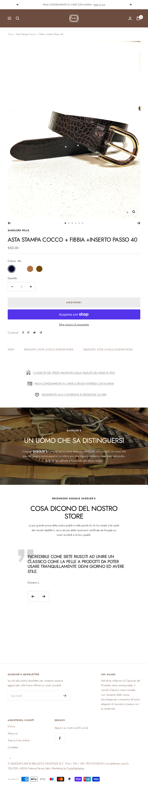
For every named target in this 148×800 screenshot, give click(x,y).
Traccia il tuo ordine (18, 740)
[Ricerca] (17, 18)
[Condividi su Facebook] (23, 332)
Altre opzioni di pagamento (74, 324)
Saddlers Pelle (18, 230)
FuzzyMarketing (75, 768)
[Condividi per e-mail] (41, 332)
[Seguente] (138, 223)
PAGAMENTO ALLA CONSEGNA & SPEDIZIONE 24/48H (74, 395)
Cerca (11, 726)
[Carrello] (138, 18)
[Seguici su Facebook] (60, 738)
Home (10, 34)
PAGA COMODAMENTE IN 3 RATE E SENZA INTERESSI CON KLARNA (74, 384)
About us (13, 733)
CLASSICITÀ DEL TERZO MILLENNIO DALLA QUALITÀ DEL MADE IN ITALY (74, 373)
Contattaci (13, 747)
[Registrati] (64, 695)
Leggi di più (99, 4)
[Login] (130, 18)
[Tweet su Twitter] (34, 332)
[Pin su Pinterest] (28, 332)
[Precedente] (9, 223)
